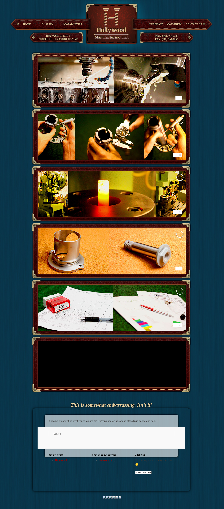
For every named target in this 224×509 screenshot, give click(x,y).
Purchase (156, 24)
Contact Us (194, 24)
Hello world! (61, 460)
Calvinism (174, 24)
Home (27, 24)
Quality (47, 24)
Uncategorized (106, 460)
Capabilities (73, 24)
